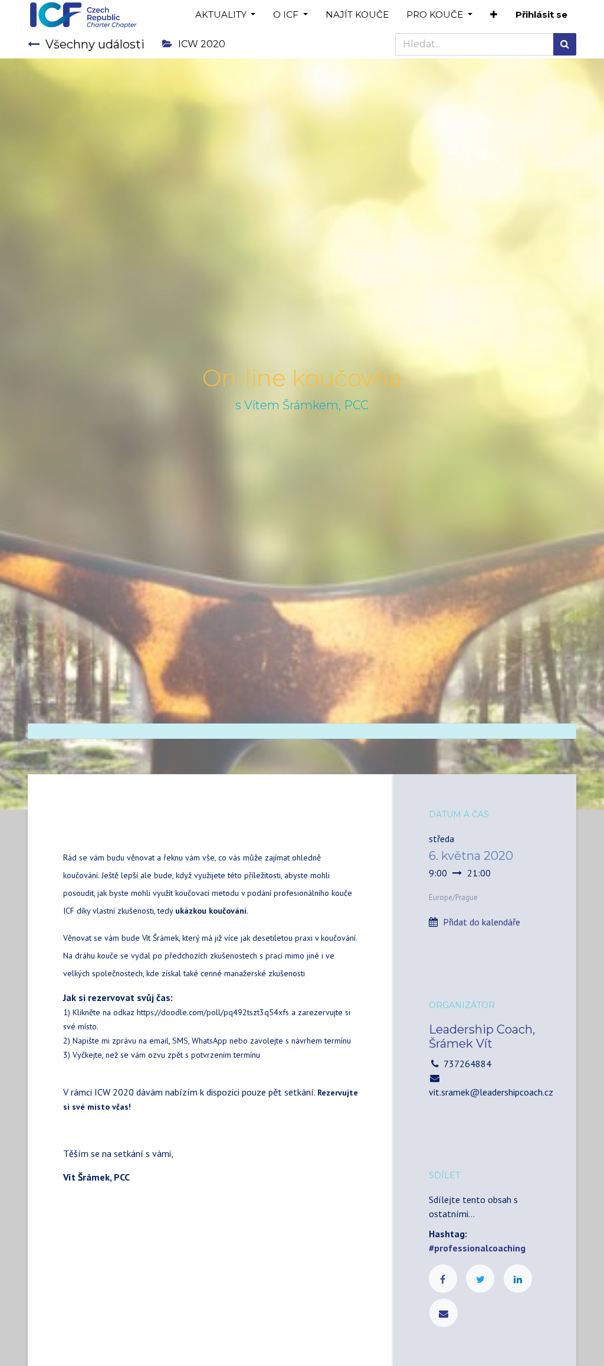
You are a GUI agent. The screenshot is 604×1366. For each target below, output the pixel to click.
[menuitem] (357, 15)
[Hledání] (564, 44)
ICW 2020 (201, 44)
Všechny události (95, 44)
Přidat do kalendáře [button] (481, 922)
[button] (493, 15)
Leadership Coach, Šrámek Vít (482, 1036)
